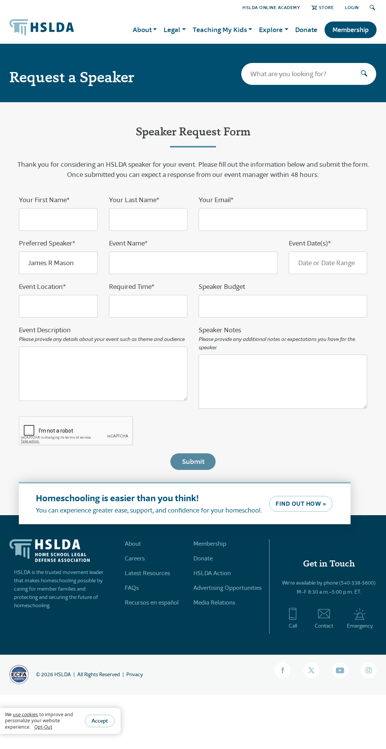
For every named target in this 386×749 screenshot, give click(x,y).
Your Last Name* (134, 200)
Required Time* (131, 286)
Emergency (360, 625)
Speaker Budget (222, 286)
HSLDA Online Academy (271, 7)
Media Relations (214, 602)
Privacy (134, 674)
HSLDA (62, 674)
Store (326, 7)
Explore (271, 29)
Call (293, 625)
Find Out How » (301, 504)
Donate (306, 29)
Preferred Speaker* (47, 243)
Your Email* (216, 200)
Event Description (102, 334)
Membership (350, 30)
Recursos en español (152, 602)
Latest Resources (147, 573)
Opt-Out (43, 727)
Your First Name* (44, 200)
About (133, 544)
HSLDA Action (212, 573)
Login (352, 7)
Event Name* (128, 243)
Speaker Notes (277, 338)
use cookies (25, 714)
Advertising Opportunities (227, 588)
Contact (324, 625)
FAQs (132, 588)
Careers (135, 558)
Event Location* (42, 286)
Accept (100, 720)
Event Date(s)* (310, 243)
